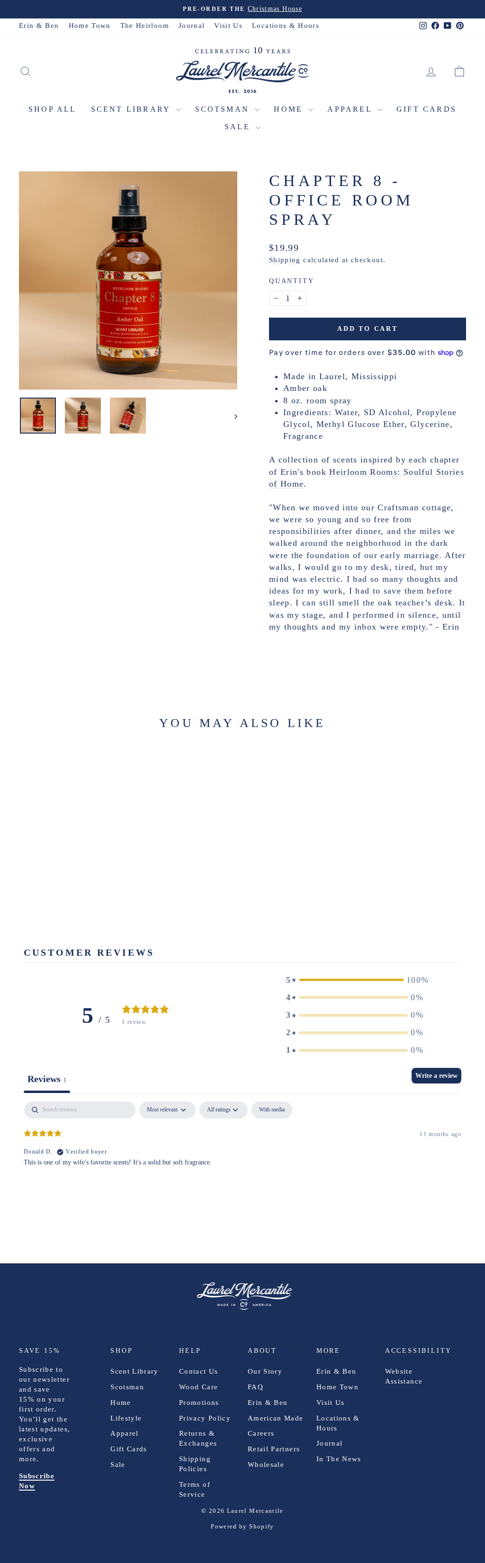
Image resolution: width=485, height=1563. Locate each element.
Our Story (265, 1371)
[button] (354, 980)
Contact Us (198, 1371)
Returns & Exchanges (198, 1438)
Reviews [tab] (46, 1079)
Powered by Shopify (242, 1526)
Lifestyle (126, 1418)
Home (290, 109)
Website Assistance (404, 1376)
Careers (261, 1433)
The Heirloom (144, 25)
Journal (192, 25)
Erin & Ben (39, 25)
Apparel (351, 109)
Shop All (52, 109)
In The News (338, 1459)
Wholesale (266, 1464)
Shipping (285, 260)
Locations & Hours (285, 25)
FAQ (255, 1387)
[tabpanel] (242, 1162)
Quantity (291, 280)
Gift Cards (426, 109)
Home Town (90, 25)
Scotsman (224, 109)
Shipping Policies (195, 1464)
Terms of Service (194, 1489)
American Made (276, 1418)
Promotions (199, 1402)
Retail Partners (274, 1449)
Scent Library (132, 109)
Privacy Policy (205, 1418)
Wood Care (198, 1387)
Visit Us (228, 25)
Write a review (436, 1075)
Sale (239, 127)
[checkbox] (271, 1110)
